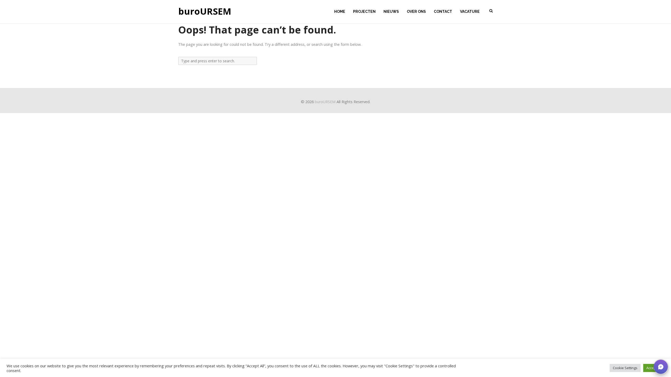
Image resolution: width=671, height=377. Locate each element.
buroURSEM (204, 11)
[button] (660, 366)
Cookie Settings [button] (625, 367)
